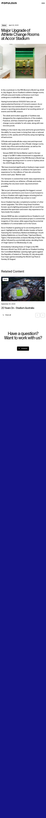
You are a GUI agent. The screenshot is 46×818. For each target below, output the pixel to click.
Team (26, 395)
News (4, 25)
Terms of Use (6, 803)
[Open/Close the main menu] (43, 3)
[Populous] (10, 3)
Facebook (27, 413)
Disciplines (5, 397)
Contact (4, 415)
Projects (4, 395)
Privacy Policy (6, 801)
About (26, 392)
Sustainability (6, 408)
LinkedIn (27, 408)
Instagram (28, 410)
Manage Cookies (7, 808)
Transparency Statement (11, 806)
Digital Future (6, 410)
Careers (27, 397)
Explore (4, 392)
